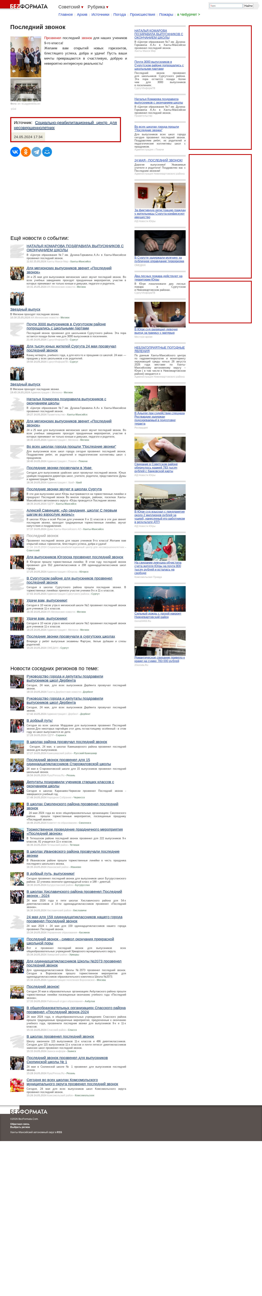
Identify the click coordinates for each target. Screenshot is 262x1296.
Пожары (166, 14)
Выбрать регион (20, 1127)
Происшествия (142, 14)
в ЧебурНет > (188, 14)
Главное (66, 14)
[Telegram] (36, 152)
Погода (119, 14)
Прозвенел (52, 38)
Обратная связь (19, 1124)
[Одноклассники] (26, 152)
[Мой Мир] (47, 152)
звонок (86, 38)
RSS (59, 1132)
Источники (100, 14)
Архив (82, 14)
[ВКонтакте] (15, 152)
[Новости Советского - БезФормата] (24, 5)
